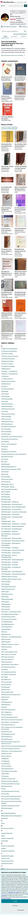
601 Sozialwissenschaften (8, 672)
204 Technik (4, 401)
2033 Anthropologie (6, 399)
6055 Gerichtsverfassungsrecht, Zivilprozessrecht (10, 742)
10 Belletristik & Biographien (9, 348)
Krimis (3, 823)
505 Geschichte (5, 609)
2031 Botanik (5, 394)
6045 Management (6, 702)
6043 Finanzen (5, 697)
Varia (2, 868)
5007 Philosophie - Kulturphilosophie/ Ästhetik (12, 518)
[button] (25, 31)
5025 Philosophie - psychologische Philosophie (11, 568)
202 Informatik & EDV (7, 389)
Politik (3, 836)
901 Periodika (5, 794)
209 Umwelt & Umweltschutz (9, 439)
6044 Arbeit (4, 699)
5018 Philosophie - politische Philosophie (12, 550)
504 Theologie (5, 584)
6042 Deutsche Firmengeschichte (10, 694)
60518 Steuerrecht (6, 731)
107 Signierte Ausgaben (8, 366)
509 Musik (4, 649)
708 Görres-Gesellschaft (8, 778)
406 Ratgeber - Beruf (7, 484)
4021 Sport (4, 461)
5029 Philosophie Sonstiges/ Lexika (11, 579)
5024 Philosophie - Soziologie (9, 564)
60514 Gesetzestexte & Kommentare (12, 719)
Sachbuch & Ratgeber (7, 856)
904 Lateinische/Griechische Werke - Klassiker (11, 802)
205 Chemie (4, 411)
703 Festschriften (6, 766)
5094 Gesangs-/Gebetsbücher (9, 664)
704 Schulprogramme (7, 768)
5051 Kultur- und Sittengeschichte (11, 611)
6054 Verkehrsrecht (6, 739)
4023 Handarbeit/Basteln (8, 466)
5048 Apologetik (5, 604)
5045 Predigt (5, 596)
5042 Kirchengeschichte (8, 589)
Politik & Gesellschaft (7, 838)
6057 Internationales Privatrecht (10, 748)
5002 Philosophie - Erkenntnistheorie (11, 504)
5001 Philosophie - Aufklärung (9, 502)
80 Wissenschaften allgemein (9, 781)
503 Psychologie (5, 581)
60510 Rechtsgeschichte (8, 709)
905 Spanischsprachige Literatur (10, 805)
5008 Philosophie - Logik (8, 521)
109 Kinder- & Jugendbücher (9, 374)
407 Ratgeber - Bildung (7, 487)
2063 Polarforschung (7, 421)
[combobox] (16, 6)
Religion (3, 848)
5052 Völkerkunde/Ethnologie (9, 614)
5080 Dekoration (6, 634)
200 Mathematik (6, 384)
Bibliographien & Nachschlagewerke (11, 816)
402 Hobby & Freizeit (7, 456)
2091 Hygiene (5, 441)
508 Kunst (4, 632)
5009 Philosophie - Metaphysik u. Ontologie (13, 524)
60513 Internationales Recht (9, 717)
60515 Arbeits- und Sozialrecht (10, 722)
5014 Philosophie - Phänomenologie (11, 538)
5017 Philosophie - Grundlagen (10, 547)
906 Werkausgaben (6, 808)
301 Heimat (4, 446)
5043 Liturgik (5, 591)
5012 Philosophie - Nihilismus (9, 531)
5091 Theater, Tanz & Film (8, 654)
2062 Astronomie (6, 419)
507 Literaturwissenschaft (8, 619)
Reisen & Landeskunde (7, 846)
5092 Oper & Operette (7, 657)
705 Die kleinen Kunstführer (9, 771)
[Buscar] (25, 6)
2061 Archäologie (6, 416)
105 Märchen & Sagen (7, 361)
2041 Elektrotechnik (7, 404)
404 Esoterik (4, 474)
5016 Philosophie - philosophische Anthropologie (10, 544)
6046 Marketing (5, 704)
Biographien (4, 818)
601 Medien (4, 669)
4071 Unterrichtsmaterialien (9, 489)
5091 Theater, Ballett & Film (9, 652)
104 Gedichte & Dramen (8, 358)
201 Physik (4, 386)
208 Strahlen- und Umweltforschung (11, 436)
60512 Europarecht (6, 714)
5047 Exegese (5, 601)
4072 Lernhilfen (5, 492)
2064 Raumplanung (6, 424)
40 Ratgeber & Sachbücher (8, 451)
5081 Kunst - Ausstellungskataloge (11, 637)
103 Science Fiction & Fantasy (9, 356)
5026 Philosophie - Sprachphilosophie (11, 571)
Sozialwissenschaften (7, 861)
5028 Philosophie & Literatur (9, 576)
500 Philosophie (5, 497)
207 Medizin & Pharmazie (8, 426)
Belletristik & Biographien (8, 813)
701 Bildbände (5, 761)
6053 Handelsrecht (6, 736)
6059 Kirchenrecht (6, 753)
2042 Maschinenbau (7, 406)
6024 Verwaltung (6, 684)
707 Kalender (5, 776)
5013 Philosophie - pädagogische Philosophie (10, 535)
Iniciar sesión (20, 2)
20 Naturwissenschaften (8, 381)
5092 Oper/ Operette (7, 659)
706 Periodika (5, 773)
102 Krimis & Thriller (7, 353)
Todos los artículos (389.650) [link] (9, 128)
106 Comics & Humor (7, 364)
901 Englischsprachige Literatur (10, 791)
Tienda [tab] (5, 36)
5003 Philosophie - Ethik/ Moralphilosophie (13, 507)
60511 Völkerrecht (6, 712)
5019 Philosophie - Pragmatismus (10, 552)
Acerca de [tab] (14, 36)
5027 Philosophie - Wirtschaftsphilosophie (13, 574)
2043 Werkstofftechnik (7, 409)
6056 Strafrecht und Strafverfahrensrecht (13, 746)
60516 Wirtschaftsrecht (8, 724)
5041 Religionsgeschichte (8, 586)
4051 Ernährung (5, 482)
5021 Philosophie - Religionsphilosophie (12, 559)
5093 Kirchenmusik (6, 662)
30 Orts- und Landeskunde (9, 444)
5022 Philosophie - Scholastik (9, 562)
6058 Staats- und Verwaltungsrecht (11, 751)
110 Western (5, 376)
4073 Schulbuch (5, 494)
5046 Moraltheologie (7, 599)
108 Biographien (5, 369)
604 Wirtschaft (5, 689)
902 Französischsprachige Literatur (11, 796)
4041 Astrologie (5, 477)
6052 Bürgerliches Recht (8, 734)
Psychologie (4, 841)
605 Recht (4, 707)
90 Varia (3, 789)
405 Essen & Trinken (7, 479)
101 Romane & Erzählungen (9, 351)
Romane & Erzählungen (8, 851)
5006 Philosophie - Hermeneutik (10, 514)
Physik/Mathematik (6, 833)
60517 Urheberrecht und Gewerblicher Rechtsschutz (12, 728)
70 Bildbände (5, 758)
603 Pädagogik (5, 687)
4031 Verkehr (5, 471)
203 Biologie (4, 391)
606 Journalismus (6, 756)
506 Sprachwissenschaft (8, 617)
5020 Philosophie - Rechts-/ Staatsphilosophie (9, 556)
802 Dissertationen (6, 786)
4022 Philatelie (5, 464)
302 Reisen (4, 449)
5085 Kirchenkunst (6, 647)
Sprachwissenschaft (7, 863)
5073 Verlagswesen (6, 627)
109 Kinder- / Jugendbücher (9, 371)
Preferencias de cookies (13, 892)
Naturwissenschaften (7, 828)
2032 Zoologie (5, 396)
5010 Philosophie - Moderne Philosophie (12, 526)
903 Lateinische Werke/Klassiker (10, 799)
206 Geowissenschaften (8, 414)
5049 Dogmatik (5, 606)
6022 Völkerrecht (6, 679)
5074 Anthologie (6, 629)
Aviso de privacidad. (6, 898)
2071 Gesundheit (6, 429)
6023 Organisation (6, 682)
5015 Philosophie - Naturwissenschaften (12, 541)
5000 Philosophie (6, 499)
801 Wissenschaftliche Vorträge (10, 783)
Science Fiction (5, 858)
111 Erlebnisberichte (7, 379)
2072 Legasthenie (6, 431)
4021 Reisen (4, 459)
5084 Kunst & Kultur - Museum (10, 644)
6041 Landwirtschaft (7, 692)
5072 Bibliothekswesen (7, 624)
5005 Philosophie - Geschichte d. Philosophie (14, 512)
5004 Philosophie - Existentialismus (11, 509)
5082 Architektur (6, 639)
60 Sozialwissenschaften (8, 667)
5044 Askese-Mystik (7, 594)
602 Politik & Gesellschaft (8, 674)
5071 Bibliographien (6, 622)
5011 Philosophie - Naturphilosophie (11, 529)
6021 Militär (4, 677)
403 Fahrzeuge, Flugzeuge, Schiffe (11, 469)
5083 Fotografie (5, 642)
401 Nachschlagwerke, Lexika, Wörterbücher (13, 454)
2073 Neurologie (6, 434)
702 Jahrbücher (5, 763)
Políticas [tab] (23, 36)
